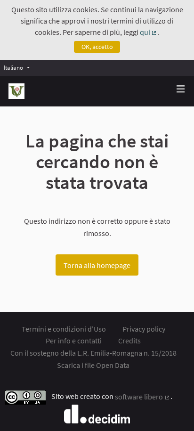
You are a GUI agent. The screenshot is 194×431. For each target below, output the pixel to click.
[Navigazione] (181, 89)
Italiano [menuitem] (13, 67)
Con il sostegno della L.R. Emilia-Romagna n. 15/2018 (93, 353)
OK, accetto (97, 46)
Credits (129, 340)
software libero (142, 396)
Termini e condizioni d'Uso (64, 328)
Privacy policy (143, 328)
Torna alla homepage (97, 265)
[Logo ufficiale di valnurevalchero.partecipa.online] (16, 91)
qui (149, 32)
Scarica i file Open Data (93, 365)
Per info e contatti (74, 340)
